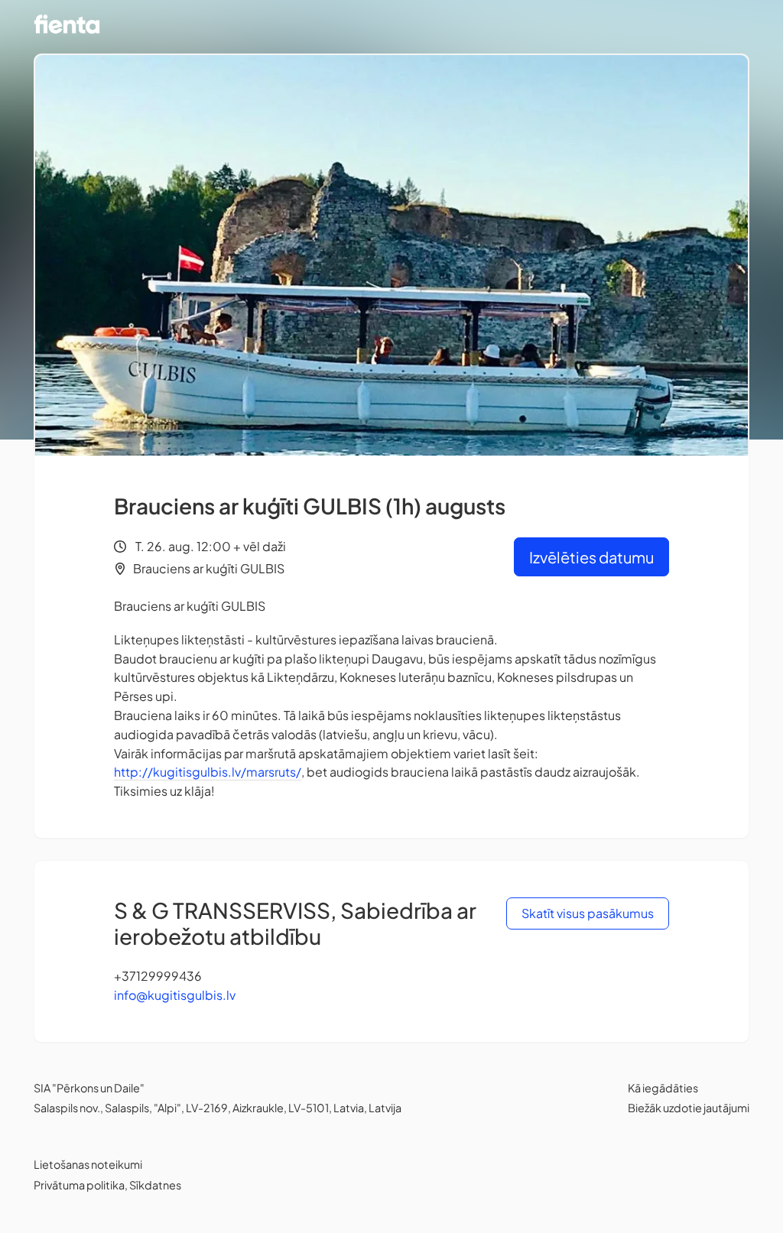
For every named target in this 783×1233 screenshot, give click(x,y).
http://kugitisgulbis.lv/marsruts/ (207, 772)
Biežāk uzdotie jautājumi (688, 1108)
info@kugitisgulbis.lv (175, 995)
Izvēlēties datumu (591, 556)
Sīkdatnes (155, 1185)
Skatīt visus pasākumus (587, 913)
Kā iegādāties (663, 1088)
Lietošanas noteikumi (88, 1164)
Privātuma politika (79, 1185)
